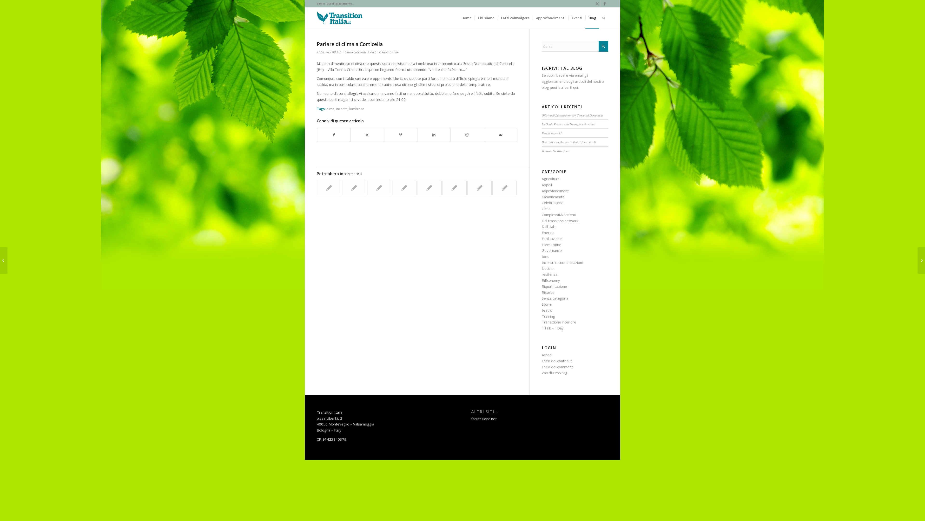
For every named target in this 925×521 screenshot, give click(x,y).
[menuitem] (466, 18)
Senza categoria (356, 52)
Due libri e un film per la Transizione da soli (569, 142)
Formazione (551, 244)
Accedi (547, 354)
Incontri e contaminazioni (562, 262)
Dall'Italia (549, 226)
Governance (552, 250)
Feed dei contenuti (557, 360)
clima (330, 109)
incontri (341, 109)
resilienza (549, 274)
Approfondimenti (555, 190)
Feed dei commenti (558, 366)
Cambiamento (553, 196)
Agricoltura (551, 178)
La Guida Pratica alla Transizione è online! (568, 124)
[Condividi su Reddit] (467, 135)
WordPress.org (554, 372)
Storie (547, 304)
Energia (548, 232)
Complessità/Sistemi (559, 214)
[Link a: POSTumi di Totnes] (429, 188)
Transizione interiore (559, 322)
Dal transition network (560, 220)
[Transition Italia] (340, 18)
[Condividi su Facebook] (333, 135)
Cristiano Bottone (387, 52)
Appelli (547, 184)
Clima (546, 208)
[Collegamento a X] (597, 3)
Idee (545, 256)
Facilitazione (552, 238)
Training (548, 316)
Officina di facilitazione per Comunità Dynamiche (572, 115)
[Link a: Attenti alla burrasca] (454, 188)
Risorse (548, 292)
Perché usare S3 (552, 133)
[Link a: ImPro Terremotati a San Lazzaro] (479, 188)
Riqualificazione (554, 286)
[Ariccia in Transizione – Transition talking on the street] (3, 260)
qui (575, 87)
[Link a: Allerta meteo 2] (354, 188)
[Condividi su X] (367, 135)
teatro (547, 310)
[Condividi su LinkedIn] (434, 135)
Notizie (548, 268)
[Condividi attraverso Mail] (500, 135)
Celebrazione (552, 202)
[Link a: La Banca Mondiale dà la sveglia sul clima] (379, 188)
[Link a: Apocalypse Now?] (404, 188)
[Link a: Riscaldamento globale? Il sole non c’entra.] (504, 188)
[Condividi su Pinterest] (400, 135)
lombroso (356, 109)
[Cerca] (603, 18)
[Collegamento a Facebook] (604, 3)
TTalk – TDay (553, 328)
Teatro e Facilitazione (555, 151)
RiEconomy (551, 280)
